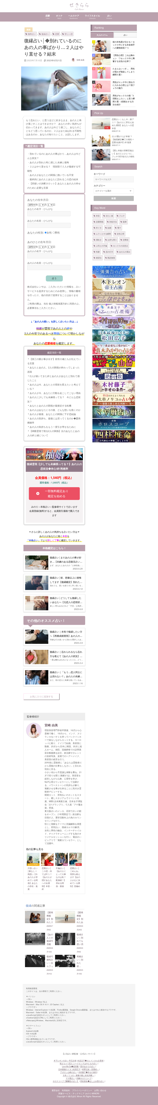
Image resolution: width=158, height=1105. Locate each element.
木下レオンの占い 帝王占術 (65, 1060)
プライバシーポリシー (82, 1090)
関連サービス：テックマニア (71, 1093)
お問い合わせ (100, 1090)
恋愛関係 (99, 221)
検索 (113, 198)
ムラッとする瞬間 (103, 233)
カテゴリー (99, 185)
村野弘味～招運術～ (90, 1069)
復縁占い (46, 33)
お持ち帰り (112, 239)
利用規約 (66, 1090)
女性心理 (120, 233)
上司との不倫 (101, 245)
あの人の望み (124, 251)
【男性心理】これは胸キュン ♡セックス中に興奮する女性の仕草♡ (124, 58)
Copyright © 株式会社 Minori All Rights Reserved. (79, 1096)
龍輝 (125, 221)
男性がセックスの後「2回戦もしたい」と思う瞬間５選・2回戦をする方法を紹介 (124, 100)
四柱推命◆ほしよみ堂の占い (92, 1081)
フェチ (122, 215)
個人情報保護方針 (58, 303)
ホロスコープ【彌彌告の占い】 (66, 1081)
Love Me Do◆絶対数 (70, 1066)
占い (125, 35)
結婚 (109, 227)
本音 (98, 215)
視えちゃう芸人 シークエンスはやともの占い (78, 1063)
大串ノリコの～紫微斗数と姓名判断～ (78, 1075)
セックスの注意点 (120, 245)
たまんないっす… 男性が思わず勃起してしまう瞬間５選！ (124, 71)
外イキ (99, 227)
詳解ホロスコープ (84, 1078)
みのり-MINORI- (92, 1093)
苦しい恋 (69, 33)
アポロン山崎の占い (68, 1072)
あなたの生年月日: (38, 200)
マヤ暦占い (70, 1078)
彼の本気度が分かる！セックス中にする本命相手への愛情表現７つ (124, 44)
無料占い (32, 33)
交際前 (125, 239)
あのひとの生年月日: (39, 242)
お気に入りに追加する (41, 696)
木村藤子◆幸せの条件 (87, 1072)
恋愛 (57, 33)
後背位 (99, 257)
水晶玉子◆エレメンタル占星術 (90, 1060)
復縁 (29, 29)
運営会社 (56, 1090)
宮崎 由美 (80, 59)
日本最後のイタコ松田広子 (69, 1069)
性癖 (98, 251)
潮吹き (99, 239)
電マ (119, 227)
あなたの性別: (35, 232)
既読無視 (111, 257)
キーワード (99, 174)
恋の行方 (109, 251)
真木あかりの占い (87, 1066)
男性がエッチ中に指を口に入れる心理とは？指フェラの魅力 (124, 85)
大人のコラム (102, 35)
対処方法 (113, 221)
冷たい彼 (109, 215)
